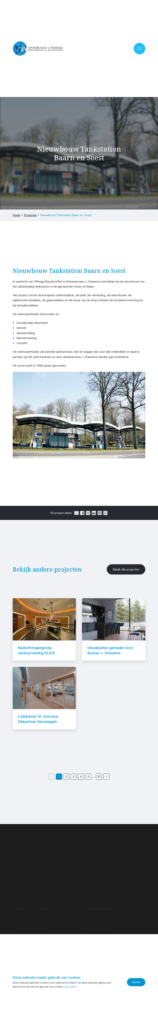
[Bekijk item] (44, 629)
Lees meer (70, 986)
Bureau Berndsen (100, 929)
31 (99, 776)
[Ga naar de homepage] (38, 48)
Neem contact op (30, 932)
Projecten (30, 215)
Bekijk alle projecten (126, 569)
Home (16, 215)
